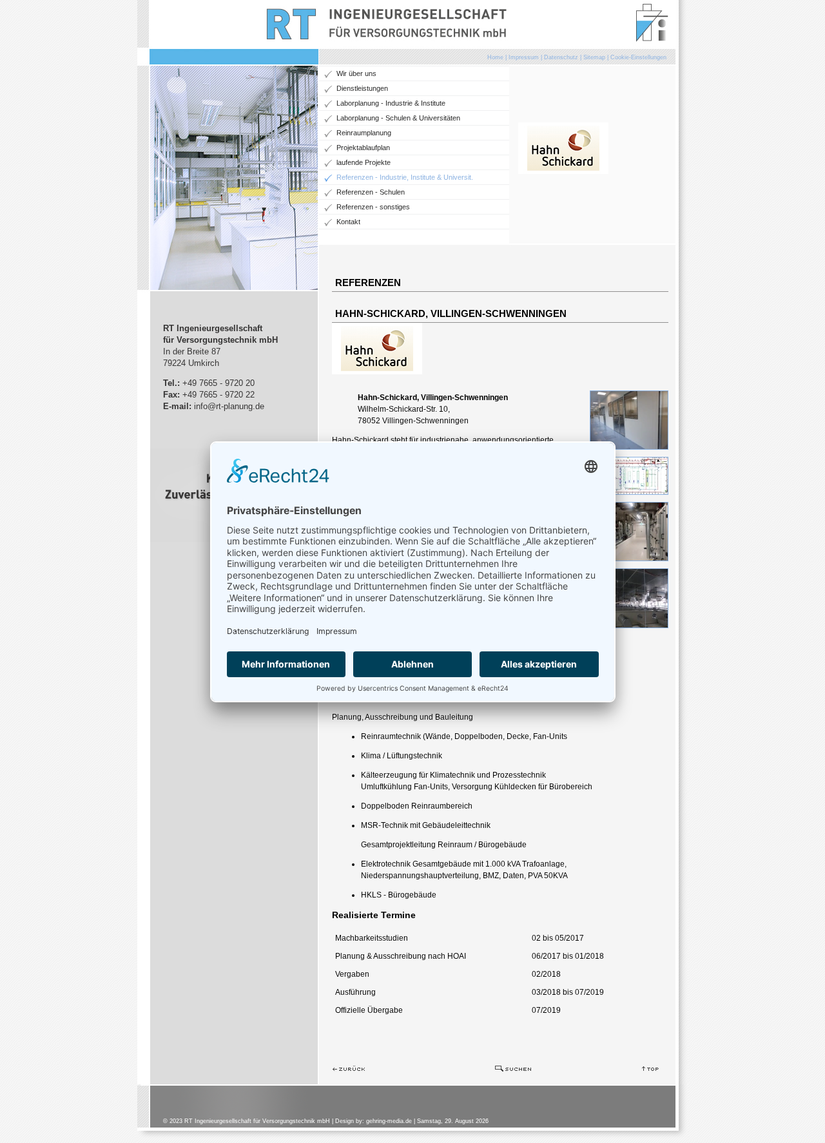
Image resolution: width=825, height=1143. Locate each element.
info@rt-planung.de (229, 406)
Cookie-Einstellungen (638, 57)
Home (495, 57)
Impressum (524, 57)
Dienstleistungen (362, 88)
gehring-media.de (389, 1121)
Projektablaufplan (363, 147)
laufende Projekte (363, 162)
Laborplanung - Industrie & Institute (390, 103)
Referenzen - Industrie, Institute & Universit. (404, 177)
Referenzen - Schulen (370, 192)
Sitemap (594, 57)
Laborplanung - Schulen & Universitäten (398, 118)
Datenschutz (561, 57)
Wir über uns (356, 73)
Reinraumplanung (363, 133)
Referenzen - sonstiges (373, 207)
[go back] (348, 1068)
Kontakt (348, 222)
